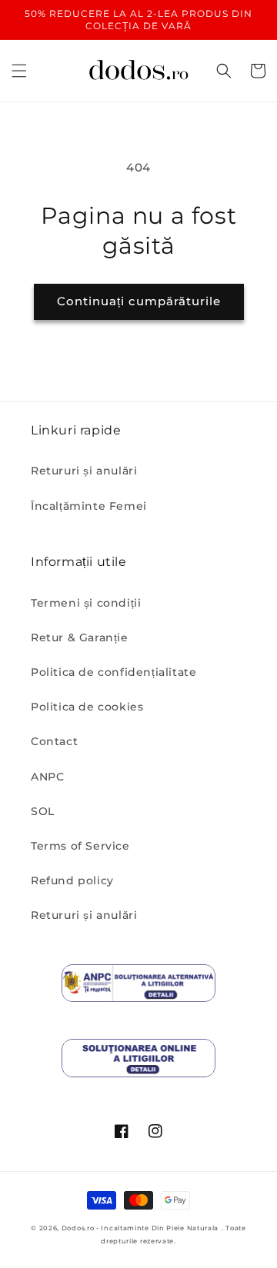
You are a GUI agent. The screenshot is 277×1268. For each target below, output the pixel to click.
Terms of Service (80, 846)
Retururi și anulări (84, 471)
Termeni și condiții (86, 603)
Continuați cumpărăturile (139, 301)
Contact (54, 741)
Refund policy (72, 880)
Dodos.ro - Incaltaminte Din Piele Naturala (140, 1228)
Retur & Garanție (79, 637)
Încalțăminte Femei (89, 506)
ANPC (47, 777)
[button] (19, 71)
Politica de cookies (87, 707)
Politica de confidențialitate (113, 672)
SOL (43, 811)
